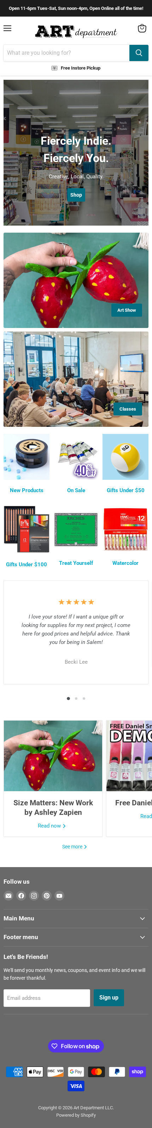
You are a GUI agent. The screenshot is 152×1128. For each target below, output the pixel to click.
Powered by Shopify (76, 1115)
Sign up (108, 997)
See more (72, 846)
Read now (50, 826)
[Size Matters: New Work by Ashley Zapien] (53, 756)
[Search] (138, 53)
